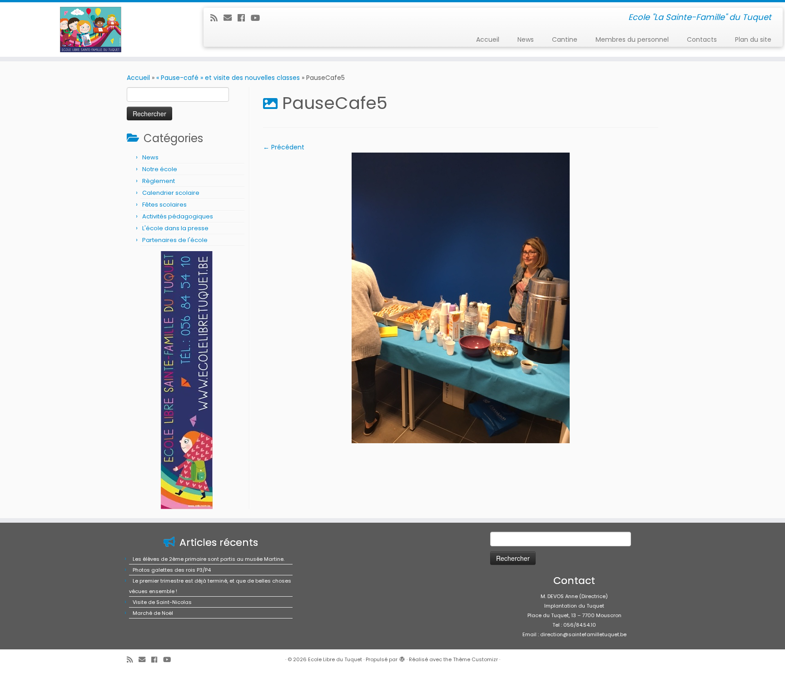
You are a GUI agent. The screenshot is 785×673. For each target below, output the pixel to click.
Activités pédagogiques (177, 216)
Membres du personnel (632, 39)
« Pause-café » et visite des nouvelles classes (228, 77)
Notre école (159, 169)
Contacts (702, 39)
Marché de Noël (153, 613)
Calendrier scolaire (170, 192)
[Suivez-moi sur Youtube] (258, 18)
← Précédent (283, 147)
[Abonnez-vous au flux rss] (217, 18)
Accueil (487, 39)
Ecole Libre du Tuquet (335, 659)
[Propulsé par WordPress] (402, 657)
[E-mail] (231, 18)
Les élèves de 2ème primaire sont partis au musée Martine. (208, 559)
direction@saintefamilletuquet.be (583, 634)
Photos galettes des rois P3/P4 (172, 570)
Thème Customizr (475, 659)
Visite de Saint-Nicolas (162, 602)
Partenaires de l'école (175, 240)
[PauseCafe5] (461, 297)
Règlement (158, 181)
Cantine (564, 39)
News (525, 39)
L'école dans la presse (175, 228)
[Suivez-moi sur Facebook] (244, 18)
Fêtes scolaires (164, 204)
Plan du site (753, 39)
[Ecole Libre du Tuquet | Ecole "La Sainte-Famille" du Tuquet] (90, 29)
